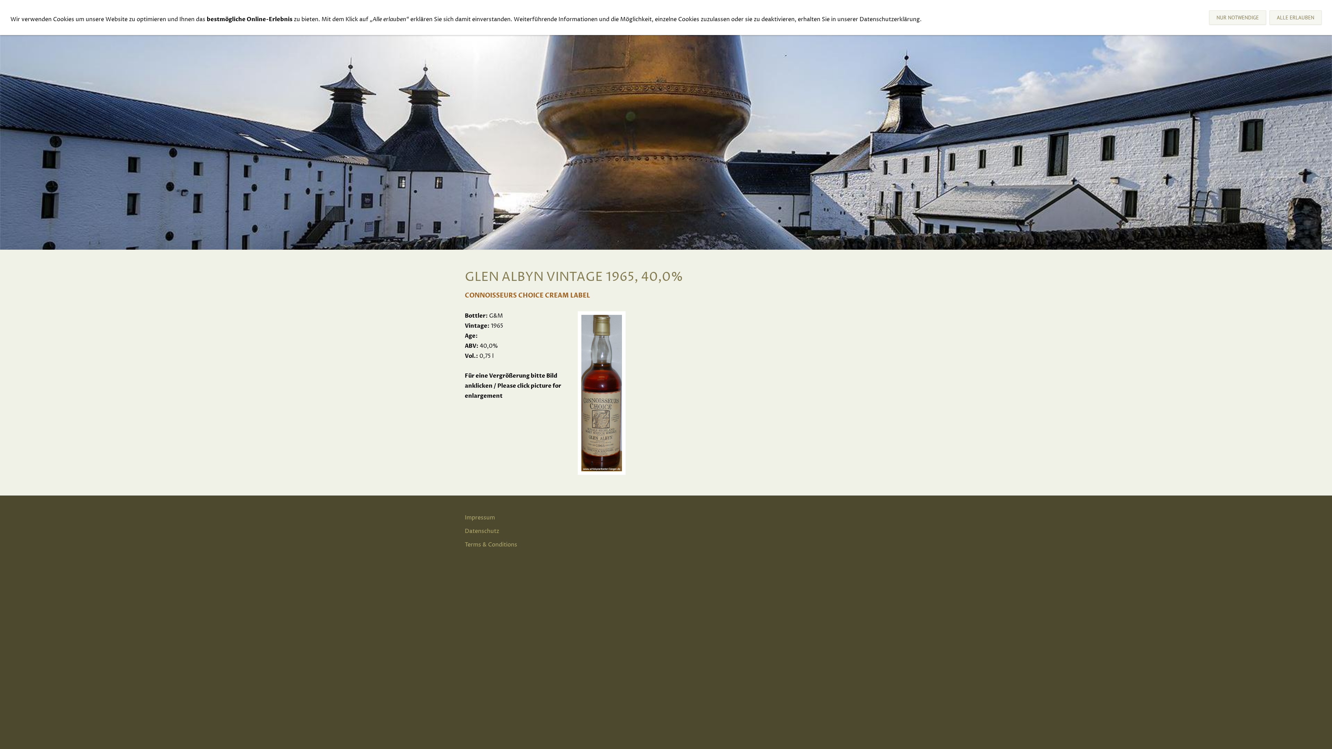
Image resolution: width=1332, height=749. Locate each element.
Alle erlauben (1295, 17)
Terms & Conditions (491, 545)
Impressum (480, 518)
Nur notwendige (1237, 17)
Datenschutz (482, 531)
